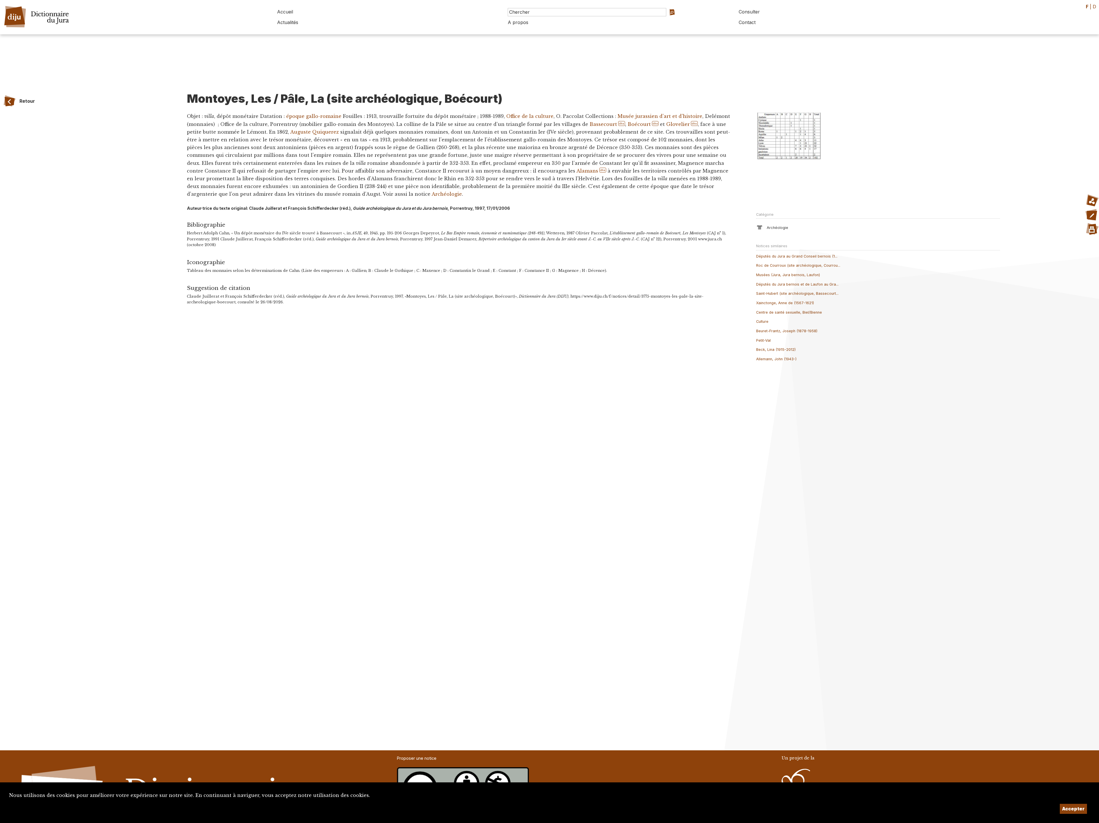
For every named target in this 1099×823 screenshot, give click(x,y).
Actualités (287, 22)
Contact (747, 22)
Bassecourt (603, 124)
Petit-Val (763, 340)
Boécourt (639, 124)
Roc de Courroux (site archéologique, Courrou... (798, 265)
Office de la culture (530, 116)
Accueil (285, 12)
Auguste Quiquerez (314, 132)
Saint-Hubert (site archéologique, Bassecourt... (797, 293)
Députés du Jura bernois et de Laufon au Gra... (797, 284)
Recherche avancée (679, 20)
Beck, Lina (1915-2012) (776, 349)
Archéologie (447, 194)
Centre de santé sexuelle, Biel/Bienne (789, 312)
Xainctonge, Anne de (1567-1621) (785, 303)
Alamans (587, 171)
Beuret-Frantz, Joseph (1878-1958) (786, 331)
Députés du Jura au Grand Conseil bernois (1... (796, 256)
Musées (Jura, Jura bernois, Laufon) (788, 275)
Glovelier (678, 124)
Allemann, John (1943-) (776, 359)
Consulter (749, 12)
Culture (762, 321)
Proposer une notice (416, 758)
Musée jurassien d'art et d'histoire (660, 116)
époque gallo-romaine (313, 116)
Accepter (1073, 809)
